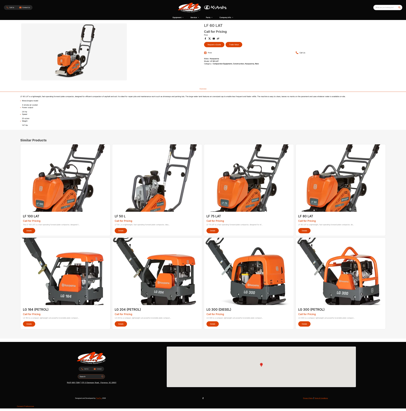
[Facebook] (203, 398)
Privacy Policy (308, 398)
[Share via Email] (214, 38)
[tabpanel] (111, 52)
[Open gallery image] (74, 51)
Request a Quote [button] (214, 45)
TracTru (98, 398)
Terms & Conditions (321, 398)
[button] (10, 7)
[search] (399, 7)
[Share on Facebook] (205, 38)
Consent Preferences (25, 406)
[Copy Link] (218, 38)
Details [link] (29, 231)
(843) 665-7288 (73, 383)
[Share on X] (209, 38)
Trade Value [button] (234, 45)
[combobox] (387, 7)
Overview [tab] (203, 89)
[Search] (102, 376)
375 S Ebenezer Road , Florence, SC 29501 (98, 383)
